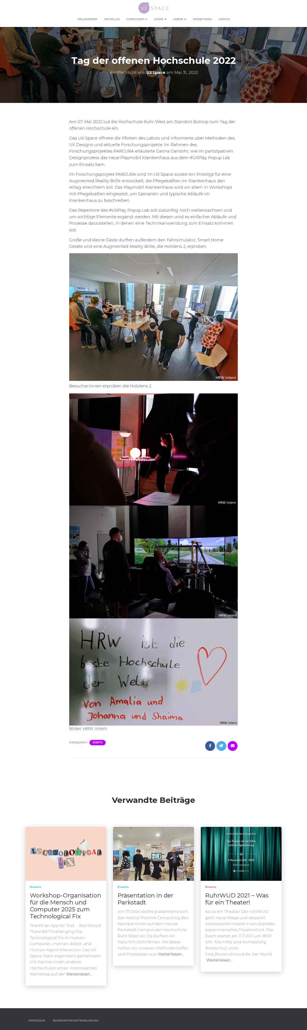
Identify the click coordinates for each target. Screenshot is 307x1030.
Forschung (136, 19)
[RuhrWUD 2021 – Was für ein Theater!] (241, 854)
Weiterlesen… (79, 974)
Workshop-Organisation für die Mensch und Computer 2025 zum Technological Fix (65, 906)
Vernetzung (202, 19)
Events (97, 742)
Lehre (159, 19)
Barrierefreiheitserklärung (76, 1020)
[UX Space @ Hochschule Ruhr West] (153, 7)
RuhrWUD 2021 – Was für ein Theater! (237, 899)
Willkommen (87, 19)
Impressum (37, 1020)
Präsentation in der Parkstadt (145, 899)
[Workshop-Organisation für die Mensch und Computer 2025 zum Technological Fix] (65, 854)
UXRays (224, 19)
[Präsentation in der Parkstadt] (153, 854)
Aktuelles (112, 19)
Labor (178, 19)
